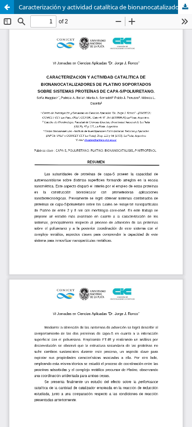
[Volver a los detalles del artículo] (7, 7)
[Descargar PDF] (185, 7)
